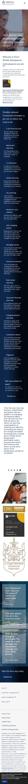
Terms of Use (6, 714)
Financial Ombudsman (7, 768)
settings (17, 778)
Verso (3, 688)
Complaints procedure (9, 725)
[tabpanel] (14, 422)
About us (8, 604)
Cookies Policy (6, 721)
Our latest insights (12, 660)
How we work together (13, 624)
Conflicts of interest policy (10, 729)
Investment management (9, 692)
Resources (5, 701)
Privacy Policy (6, 718)
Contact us (11, 396)
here (11, 102)
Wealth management (8, 697)
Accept (4, 781)
